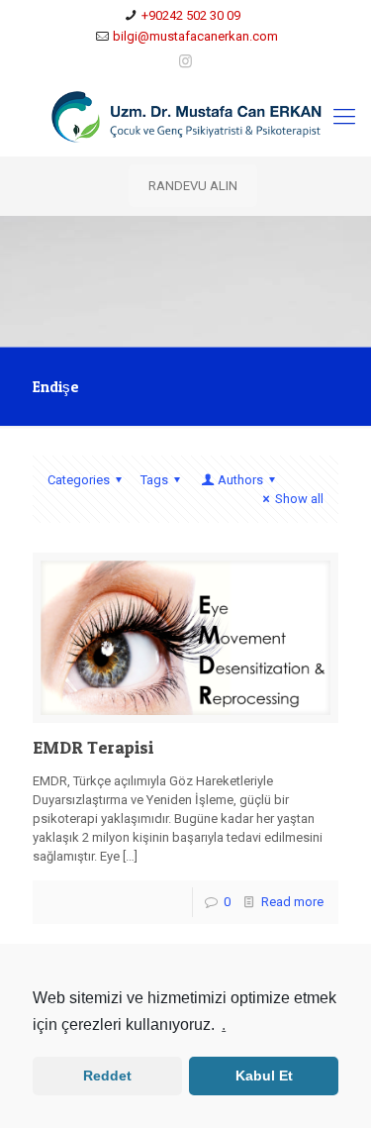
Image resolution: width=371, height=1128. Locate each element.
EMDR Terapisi (93, 747)
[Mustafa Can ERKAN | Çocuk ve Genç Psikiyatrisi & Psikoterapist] (185, 117)
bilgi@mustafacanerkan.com (195, 36)
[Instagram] (185, 61)
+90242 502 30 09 (190, 15)
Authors (240, 479)
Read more (292, 901)
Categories (78, 479)
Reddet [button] (107, 1075)
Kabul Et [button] (264, 1075)
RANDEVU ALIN (192, 185)
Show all (299, 498)
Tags (154, 479)
